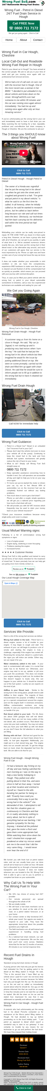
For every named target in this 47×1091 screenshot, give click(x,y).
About (23, 39)
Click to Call (24, 1088)
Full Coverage (15, 1081)
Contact (37, 39)
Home (9, 39)
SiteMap (6, 1081)
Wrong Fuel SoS (23, 1060)
